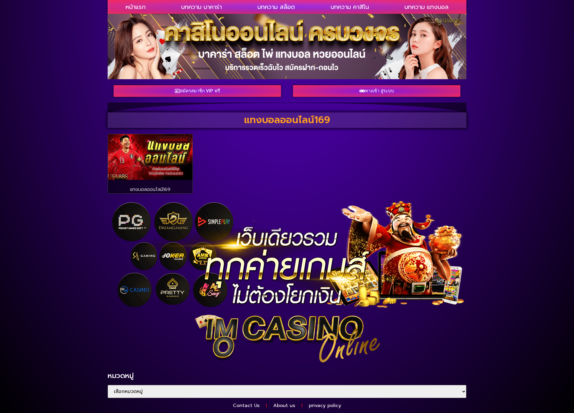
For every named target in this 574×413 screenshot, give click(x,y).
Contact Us (246, 405)
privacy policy (325, 405)
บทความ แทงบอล (426, 6)
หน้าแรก (136, 6)
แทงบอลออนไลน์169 (150, 189)
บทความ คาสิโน (350, 6)
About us (284, 405)
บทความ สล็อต (276, 6)
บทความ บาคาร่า (201, 6)
